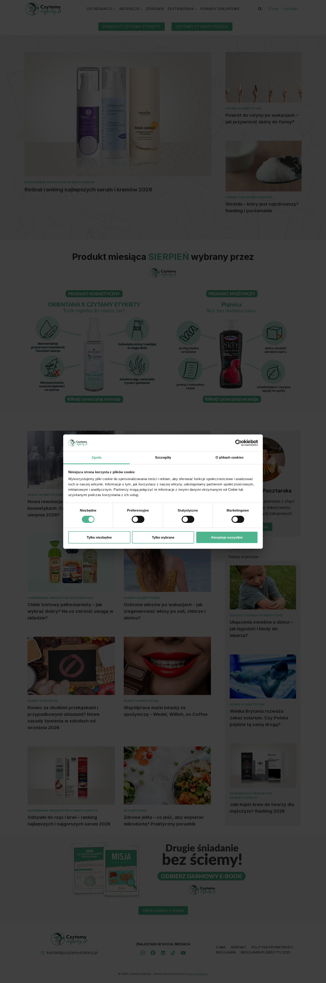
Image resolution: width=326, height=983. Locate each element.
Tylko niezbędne (99, 537)
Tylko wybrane (163, 537)
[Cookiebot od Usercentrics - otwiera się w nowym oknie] (238, 443)
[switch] (138, 519)
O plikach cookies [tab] (230, 457)
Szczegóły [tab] (163, 457)
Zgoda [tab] (97, 457)
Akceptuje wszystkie (227, 537)
